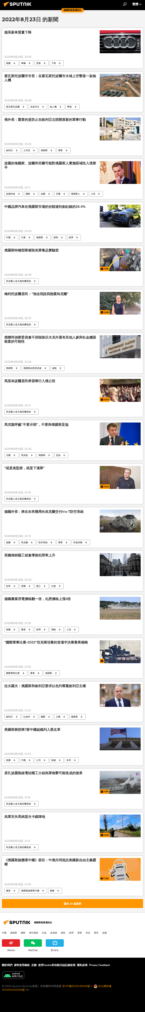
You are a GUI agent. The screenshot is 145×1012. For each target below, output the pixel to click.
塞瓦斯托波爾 (13, 106)
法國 (8, 455)
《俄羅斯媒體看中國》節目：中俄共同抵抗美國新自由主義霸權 (50, 862)
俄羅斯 (44, 150)
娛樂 (104, 932)
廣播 (52, 890)
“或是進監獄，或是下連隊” (24, 468)
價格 (53, 629)
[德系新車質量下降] (120, 41)
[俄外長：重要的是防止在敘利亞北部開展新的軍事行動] (120, 129)
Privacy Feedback (99, 965)
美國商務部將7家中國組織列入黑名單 (32, 730)
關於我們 (7, 965)
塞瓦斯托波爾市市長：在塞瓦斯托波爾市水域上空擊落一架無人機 (50, 78)
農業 (23, 629)
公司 (38, 760)
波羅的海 (10, 193)
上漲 (68, 629)
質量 (38, 63)
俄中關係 (33, 932)
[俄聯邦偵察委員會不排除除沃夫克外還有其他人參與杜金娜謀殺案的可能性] (120, 346)
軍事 (60, 150)
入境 (93, 193)
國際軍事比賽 (13, 673)
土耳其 (26, 150)
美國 (8, 760)
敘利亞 (9, 150)
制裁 (53, 760)
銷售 (56, 237)
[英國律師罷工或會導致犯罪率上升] (120, 564)
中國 (8, 237)
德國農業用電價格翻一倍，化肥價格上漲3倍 (37, 599)
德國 (8, 63)
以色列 (26, 716)
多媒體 (53, 932)
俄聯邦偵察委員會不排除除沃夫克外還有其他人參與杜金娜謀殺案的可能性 (50, 339)
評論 (44, 932)
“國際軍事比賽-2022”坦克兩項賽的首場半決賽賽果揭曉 (46, 642)
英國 (23, 586)
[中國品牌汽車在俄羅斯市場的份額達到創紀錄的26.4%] (120, 216)
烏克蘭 (24, 542)
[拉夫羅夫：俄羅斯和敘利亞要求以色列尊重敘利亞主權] (120, 695)
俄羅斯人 (75, 193)
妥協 (58, 455)
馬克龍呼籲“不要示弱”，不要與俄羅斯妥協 (36, 425)
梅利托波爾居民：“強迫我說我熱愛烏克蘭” (36, 294)
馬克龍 (24, 455)
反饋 (34, 965)
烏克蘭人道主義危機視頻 (18, 281)
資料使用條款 (22, 965)
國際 (43, 716)
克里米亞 (34, 106)
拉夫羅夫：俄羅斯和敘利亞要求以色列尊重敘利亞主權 (45, 686)
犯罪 (8, 586)
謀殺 (54, 368)
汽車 (23, 237)
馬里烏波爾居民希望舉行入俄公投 (29, 381)
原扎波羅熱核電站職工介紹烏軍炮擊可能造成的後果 (43, 773)
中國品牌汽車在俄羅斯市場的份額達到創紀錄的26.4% (45, 207)
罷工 (38, 586)
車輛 (23, 63)
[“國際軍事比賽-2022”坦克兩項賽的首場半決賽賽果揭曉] (120, 651)
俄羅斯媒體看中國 (30, 890)
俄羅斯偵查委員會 (32, 368)
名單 (68, 760)
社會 (53, 586)
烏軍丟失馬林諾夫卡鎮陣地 (24, 817)
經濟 (71, 237)
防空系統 (43, 542)
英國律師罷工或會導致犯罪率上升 (29, 555)
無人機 (53, 106)
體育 (96, 932)
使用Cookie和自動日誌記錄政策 (57, 965)
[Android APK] (13, 975)
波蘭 (43, 193)
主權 (58, 716)
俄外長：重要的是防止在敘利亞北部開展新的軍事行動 (45, 120)
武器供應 (77, 542)
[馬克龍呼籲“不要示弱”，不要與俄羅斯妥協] (120, 434)
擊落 (69, 106)
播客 (8, 890)
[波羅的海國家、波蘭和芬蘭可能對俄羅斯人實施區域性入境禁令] (120, 172)
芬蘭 (58, 193)
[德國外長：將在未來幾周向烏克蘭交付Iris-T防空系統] (120, 521)
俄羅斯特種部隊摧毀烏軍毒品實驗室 (31, 250)
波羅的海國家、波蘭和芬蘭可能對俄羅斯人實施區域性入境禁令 (50, 165)
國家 (28, 193)
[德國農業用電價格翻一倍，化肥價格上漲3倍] (120, 608)
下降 (53, 63)
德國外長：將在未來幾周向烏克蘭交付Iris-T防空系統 (44, 512)
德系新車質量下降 (18, 32)
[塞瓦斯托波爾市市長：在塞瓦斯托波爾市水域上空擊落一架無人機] (120, 85)
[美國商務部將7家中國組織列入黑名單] (120, 739)
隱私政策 (82, 965)
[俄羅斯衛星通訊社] (18, 7)
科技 (88, 932)
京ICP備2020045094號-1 (77, 986)
